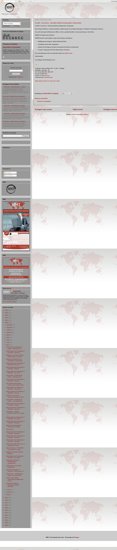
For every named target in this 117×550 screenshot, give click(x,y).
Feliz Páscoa (10, 429)
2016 (6, 505)
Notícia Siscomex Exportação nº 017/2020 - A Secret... (15, 404)
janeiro (8, 494)
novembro (9, 327)
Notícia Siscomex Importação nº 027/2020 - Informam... (15, 351)
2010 (6, 520)
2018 (6, 500)
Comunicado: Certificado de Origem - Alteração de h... (14, 347)
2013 (6, 512)
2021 (6, 320)
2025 (6, 310)
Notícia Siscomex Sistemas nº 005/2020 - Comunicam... (14, 388)
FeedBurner (19, 77)
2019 (6, 497)
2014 (6, 510)
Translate (16, 26)
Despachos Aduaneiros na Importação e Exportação (14, 359)
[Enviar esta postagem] (62, 93)
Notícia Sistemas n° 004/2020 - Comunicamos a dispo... (15, 448)
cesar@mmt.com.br (44, 75)
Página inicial (78, 109)
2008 (6, 525)
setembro (9, 332)
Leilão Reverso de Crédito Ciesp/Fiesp (13, 466)
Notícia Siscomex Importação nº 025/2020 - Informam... (15, 408)
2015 (6, 507)
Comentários (9, 175)
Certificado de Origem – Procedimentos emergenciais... (13, 461)
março (8, 489)
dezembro (9, 325)
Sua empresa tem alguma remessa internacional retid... (15, 384)
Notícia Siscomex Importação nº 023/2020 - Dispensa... (15, 432)
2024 (6, 312)
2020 (6, 322)
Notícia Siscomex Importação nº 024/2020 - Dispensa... (15, 422)
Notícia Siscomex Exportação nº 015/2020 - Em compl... (15, 456)
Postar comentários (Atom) (80, 114)
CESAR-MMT (17, 291)
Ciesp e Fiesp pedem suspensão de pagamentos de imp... (14, 479)
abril (7, 345)
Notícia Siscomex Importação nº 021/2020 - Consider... (15, 440)
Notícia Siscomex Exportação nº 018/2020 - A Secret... (15, 392)
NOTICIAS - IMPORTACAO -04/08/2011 (14, 121)
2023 (6, 315)
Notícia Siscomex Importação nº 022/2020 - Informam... (15, 436)
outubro (8, 330)
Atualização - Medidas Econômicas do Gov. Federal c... (15, 413)
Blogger (76, 537)
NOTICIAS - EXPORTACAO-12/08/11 (14, 113)
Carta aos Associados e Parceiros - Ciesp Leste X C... (15, 470)
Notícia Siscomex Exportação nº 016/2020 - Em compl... (15, 417)
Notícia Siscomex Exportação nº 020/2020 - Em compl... (15, 372)
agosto (8, 335)
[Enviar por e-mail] (66, 93)
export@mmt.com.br (67, 53)
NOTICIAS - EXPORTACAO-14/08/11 (14, 106)
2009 (6, 522)
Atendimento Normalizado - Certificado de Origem (14, 426)
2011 (6, 517)
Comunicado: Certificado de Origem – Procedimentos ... (14, 400)
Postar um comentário (44, 101)
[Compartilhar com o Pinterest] (73, 93)
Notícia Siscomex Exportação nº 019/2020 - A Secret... (15, 380)
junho (8, 340)
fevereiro (9, 492)
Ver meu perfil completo (10, 301)
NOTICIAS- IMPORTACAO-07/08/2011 (14, 96)
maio (8, 342)
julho (8, 337)
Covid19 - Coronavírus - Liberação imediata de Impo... (15, 396)
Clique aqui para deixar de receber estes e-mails (47, 81)
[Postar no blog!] (68, 93)
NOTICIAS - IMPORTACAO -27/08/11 (15, 87)
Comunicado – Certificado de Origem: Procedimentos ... (14, 474)
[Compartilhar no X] (69, 93)
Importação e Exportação (11, 47)
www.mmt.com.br (48, 77)
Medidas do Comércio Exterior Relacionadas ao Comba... (15, 355)
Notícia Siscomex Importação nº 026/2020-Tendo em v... (15, 363)
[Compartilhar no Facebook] (71, 93)
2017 (6, 502)
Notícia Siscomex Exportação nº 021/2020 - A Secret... (15, 368)
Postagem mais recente (43, 109)
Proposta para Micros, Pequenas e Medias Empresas (12, 485)
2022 (6, 317)
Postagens (8, 172)
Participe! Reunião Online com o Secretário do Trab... (15, 444)
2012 (6, 515)
